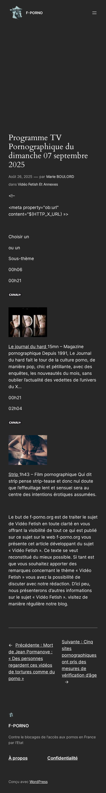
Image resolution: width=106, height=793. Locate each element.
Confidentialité (62, 758)
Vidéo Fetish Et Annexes (38, 184)
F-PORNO (34, 13)
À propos (18, 758)
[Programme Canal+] (14, 299)
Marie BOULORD (60, 176)
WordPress (39, 781)
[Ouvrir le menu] (94, 13)
